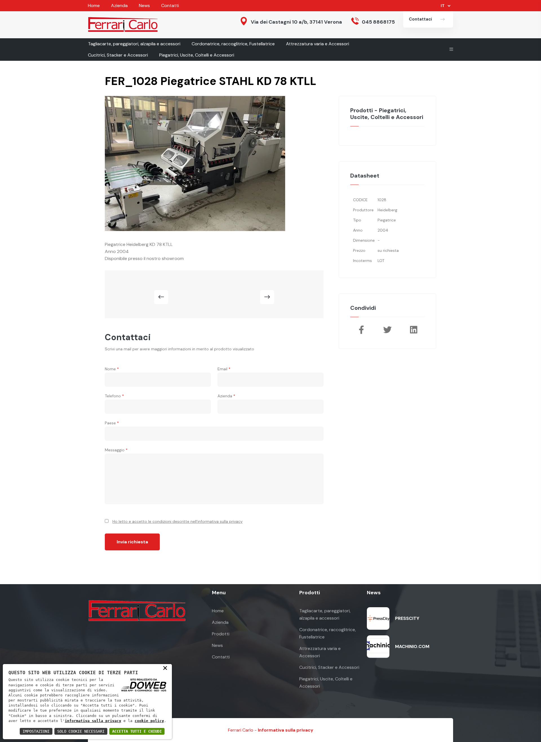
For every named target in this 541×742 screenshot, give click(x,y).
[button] (161, 297)
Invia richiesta (132, 542)
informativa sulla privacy (93, 721)
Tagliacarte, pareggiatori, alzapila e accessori (134, 44)
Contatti (170, 5)
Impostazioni (36, 731)
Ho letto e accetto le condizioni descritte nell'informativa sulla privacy (177, 521)
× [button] (165, 667)
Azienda (119, 5)
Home (94, 5)
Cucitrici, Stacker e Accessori (118, 55)
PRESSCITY (407, 618)
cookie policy (149, 721)
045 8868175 (378, 22)
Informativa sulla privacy (285, 730)
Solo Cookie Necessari (81, 731)
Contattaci (420, 19)
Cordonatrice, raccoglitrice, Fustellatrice (233, 44)
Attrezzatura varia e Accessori (317, 44)
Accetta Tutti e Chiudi (137, 731)
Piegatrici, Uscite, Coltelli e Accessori (196, 55)
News (144, 5)
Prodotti (220, 634)
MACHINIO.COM (412, 646)
